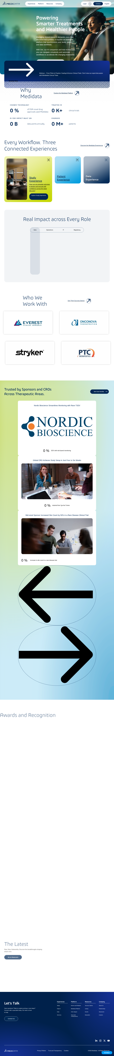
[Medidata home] (11, 3)
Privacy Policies (41, 1050)
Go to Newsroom (13, 957)
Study (58, 1005)
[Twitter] (104, 1041)
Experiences (31, 4)
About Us (101, 1005)
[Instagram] (100, 1041)
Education (87, 1015)
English (107, 3)
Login (85, 3)
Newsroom (101, 1012)
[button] (57, 595)
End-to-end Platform (76, 1005)
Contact (98, 4)
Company (59, 4)
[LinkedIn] (96, 1041)
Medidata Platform (75, 1008)
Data (58, 1012)
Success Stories (89, 1005)
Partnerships (102, 1008)
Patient (58, 1008)
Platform (41, 4)
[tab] (35, 230)
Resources (49, 4)
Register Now (13, 81)
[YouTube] (108, 1041)
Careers (101, 1015)
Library (86, 1008)
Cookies (66, 1050)
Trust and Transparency (74, 1015)
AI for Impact (74, 1012)
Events (86, 1012)
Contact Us (11, 1019)
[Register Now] (22, 77)
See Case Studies (99, 391)
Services (59, 1015)
